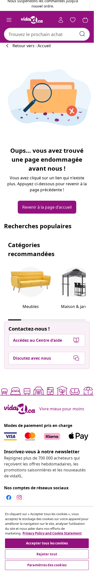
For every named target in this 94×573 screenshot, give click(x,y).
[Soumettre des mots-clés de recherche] (82, 34)
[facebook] (8, 497)
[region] (47, 539)
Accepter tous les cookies (47, 543)
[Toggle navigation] (9, 20)
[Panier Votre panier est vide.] (85, 19)
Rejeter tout (46, 554)
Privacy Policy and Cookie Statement (52, 533)
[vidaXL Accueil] (32, 20)
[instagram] (19, 497)
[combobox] (47, 34)
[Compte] (60, 19)
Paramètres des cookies (46, 565)
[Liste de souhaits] (72, 19)
